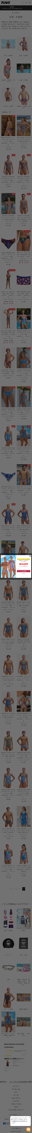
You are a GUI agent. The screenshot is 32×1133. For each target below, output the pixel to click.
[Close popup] (29, 1118)
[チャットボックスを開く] (28, 1129)
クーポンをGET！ (24, 571)
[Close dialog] (30, 556)
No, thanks (23, 573)
